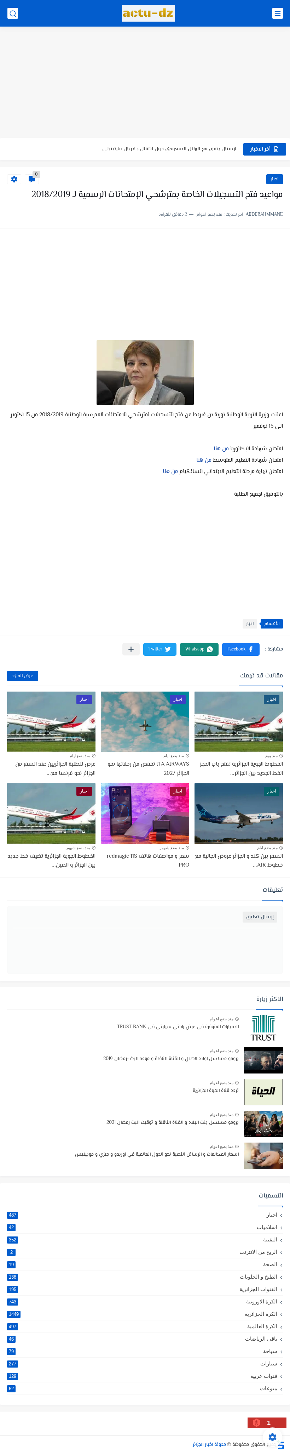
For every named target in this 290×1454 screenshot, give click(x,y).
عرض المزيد (22, 676)
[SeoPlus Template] (280, 1444)
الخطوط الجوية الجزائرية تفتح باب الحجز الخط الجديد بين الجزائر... (241, 769)
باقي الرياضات (143, 1339)
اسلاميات (143, 1227)
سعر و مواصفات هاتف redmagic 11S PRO (148, 861)
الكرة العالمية (143, 1326)
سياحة (143, 1351)
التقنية (143, 1239)
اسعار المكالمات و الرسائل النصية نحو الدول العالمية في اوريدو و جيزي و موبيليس (157, 1155)
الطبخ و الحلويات (143, 1277)
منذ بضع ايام (173, 755)
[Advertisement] (145, 83)
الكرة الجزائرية (143, 1314)
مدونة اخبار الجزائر (209, 1445)
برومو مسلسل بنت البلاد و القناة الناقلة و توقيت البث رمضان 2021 (172, 1123)
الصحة (143, 1264)
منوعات (143, 1388)
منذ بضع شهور (172, 847)
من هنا (222, 449)
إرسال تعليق (260, 917)
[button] (241, 649)
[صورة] (263, 1028)
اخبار (274, 179)
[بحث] (12, 13)
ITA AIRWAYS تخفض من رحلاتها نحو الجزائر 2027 (184, 149)
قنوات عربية (143, 1376)
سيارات (143, 1363)
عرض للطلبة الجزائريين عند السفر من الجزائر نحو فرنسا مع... (55, 769)
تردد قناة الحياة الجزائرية (216, 1091)
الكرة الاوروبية (143, 1301)
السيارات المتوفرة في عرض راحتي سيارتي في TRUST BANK (178, 1027)
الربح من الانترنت (144, 1252)
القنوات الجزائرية (143, 1289)
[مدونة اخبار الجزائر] (148, 13)
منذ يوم (271, 755)
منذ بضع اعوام (221, 1018)
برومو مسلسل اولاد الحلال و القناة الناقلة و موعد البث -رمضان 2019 (171, 1059)
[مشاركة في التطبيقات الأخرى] (131, 649)
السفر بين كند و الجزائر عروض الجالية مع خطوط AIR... (239, 861)
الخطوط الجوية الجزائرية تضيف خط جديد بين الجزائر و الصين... (51, 861)
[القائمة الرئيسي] (277, 13)
